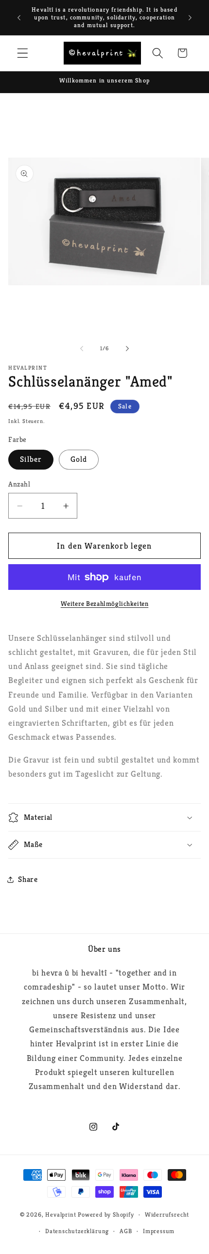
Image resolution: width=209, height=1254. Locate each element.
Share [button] (27, 879)
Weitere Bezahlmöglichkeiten (105, 604)
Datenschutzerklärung (77, 1231)
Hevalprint (60, 1215)
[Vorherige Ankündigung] (19, 17)
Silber (31, 459)
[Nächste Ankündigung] (190, 17)
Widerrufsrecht (167, 1215)
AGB (126, 1231)
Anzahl (19, 484)
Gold (78, 459)
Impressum (158, 1231)
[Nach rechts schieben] (127, 348)
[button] (22, 53)
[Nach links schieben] (81, 348)
